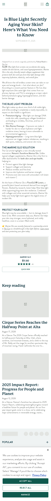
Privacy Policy (39, 475)
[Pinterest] (41, 434)
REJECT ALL (25, 487)
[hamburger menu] (3, 4)
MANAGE (25, 494)
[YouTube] (47, 434)
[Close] (48, 450)
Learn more (44, 228)
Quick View (25, 269)
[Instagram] (31, 434)
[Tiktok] (36, 434)
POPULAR (7, 442)
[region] (25, 474)
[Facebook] (26, 434)
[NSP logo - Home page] (25, 4)
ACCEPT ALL (25, 481)
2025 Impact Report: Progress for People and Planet (23, 389)
